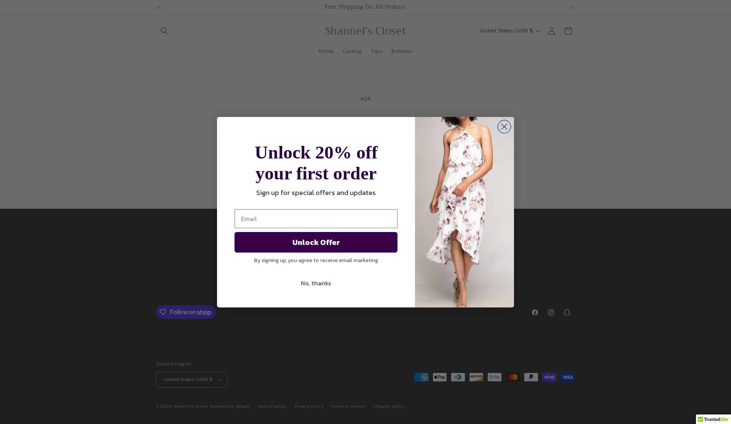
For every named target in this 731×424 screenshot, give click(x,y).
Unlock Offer (316, 242)
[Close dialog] (504, 126)
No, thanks (316, 283)
